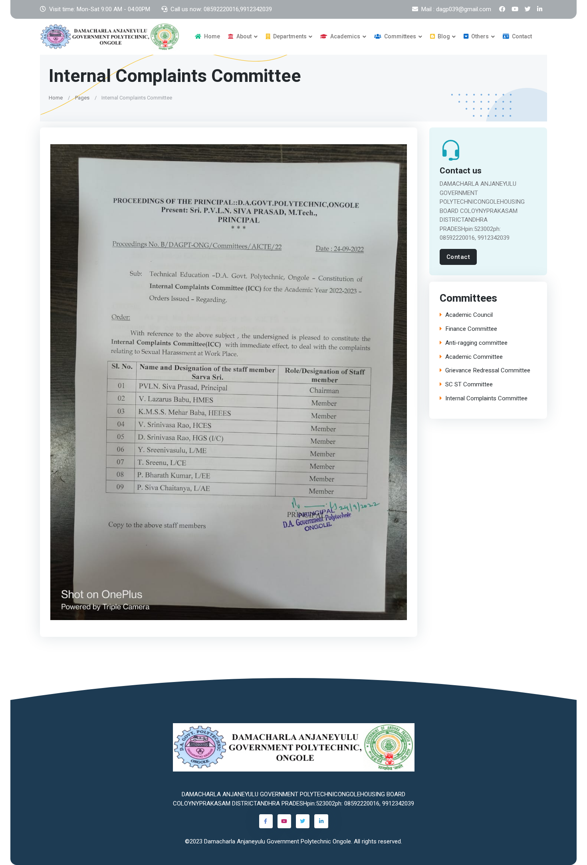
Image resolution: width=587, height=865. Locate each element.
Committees (399, 36)
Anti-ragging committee (476, 343)
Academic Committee (474, 357)
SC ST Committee (469, 384)
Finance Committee (471, 329)
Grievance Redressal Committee (487, 370)
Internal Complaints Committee (486, 398)
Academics (344, 36)
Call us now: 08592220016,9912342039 (221, 9)
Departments (289, 36)
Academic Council (469, 315)
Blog (443, 36)
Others (479, 36)
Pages (82, 97)
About (243, 36)
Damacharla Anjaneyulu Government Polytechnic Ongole (277, 841)
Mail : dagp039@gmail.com (456, 9)
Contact (521, 36)
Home (211, 36)
